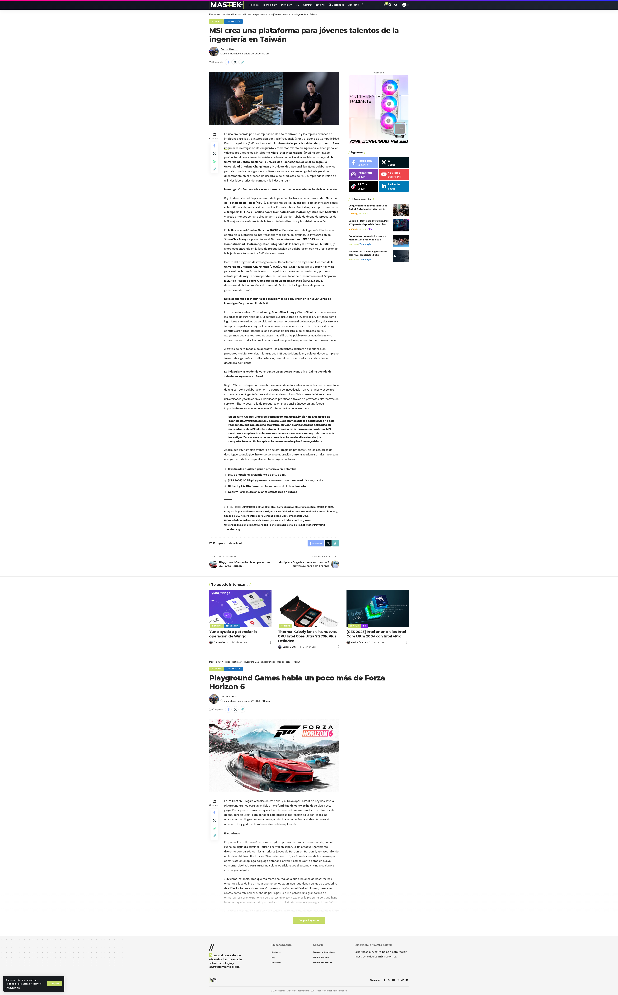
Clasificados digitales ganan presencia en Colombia (262, 469)
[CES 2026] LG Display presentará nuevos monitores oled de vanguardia (275, 480)
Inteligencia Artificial (275, 511)
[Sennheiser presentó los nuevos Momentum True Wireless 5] (401, 241)
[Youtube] (394, 174)
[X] (394, 162)
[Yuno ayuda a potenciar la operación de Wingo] (240, 608)
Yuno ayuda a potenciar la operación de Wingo (233, 634)
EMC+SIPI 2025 (325, 507)
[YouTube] (393, 980)
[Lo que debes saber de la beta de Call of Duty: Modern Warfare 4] (401, 210)
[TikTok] (402, 980)
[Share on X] (235, 62)
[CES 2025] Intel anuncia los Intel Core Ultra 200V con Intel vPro (376, 634)
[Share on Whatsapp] (214, 161)
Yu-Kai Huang (232, 529)
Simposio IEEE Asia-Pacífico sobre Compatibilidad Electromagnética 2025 (266, 515)
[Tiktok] (363, 186)
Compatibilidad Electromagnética (296, 507)
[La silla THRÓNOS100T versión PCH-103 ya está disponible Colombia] (401, 225)
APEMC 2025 (249, 507)
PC (370, 229)
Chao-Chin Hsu (267, 507)
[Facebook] (363, 162)
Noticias (216, 21)
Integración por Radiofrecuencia (243, 511)
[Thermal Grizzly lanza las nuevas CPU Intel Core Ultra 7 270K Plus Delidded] (309, 608)
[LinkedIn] (394, 186)
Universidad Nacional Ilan (238, 524)
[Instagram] (363, 174)
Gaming (353, 213)
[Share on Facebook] (228, 62)
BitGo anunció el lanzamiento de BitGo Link (256, 474)
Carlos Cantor (229, 49)
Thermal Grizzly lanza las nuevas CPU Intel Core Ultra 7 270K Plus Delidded (307, 636)
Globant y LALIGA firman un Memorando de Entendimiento (267, 486)
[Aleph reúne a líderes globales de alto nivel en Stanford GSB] (401, 256)
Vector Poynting (315, 524)
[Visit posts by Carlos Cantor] (214, 51)
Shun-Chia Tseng (327, 511)
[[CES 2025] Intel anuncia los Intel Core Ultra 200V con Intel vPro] (377, 608)
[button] (54, 983)
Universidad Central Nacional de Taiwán (247, 520)
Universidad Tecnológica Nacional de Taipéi (279, 524)
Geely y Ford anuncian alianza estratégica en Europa (262, 491)
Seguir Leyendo (309, 920)
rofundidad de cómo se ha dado (296, 805)
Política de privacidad (18, 983)
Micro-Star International (302, 511)
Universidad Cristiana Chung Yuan (291, 520)
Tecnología (233, 21)
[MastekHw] (226, 5)
